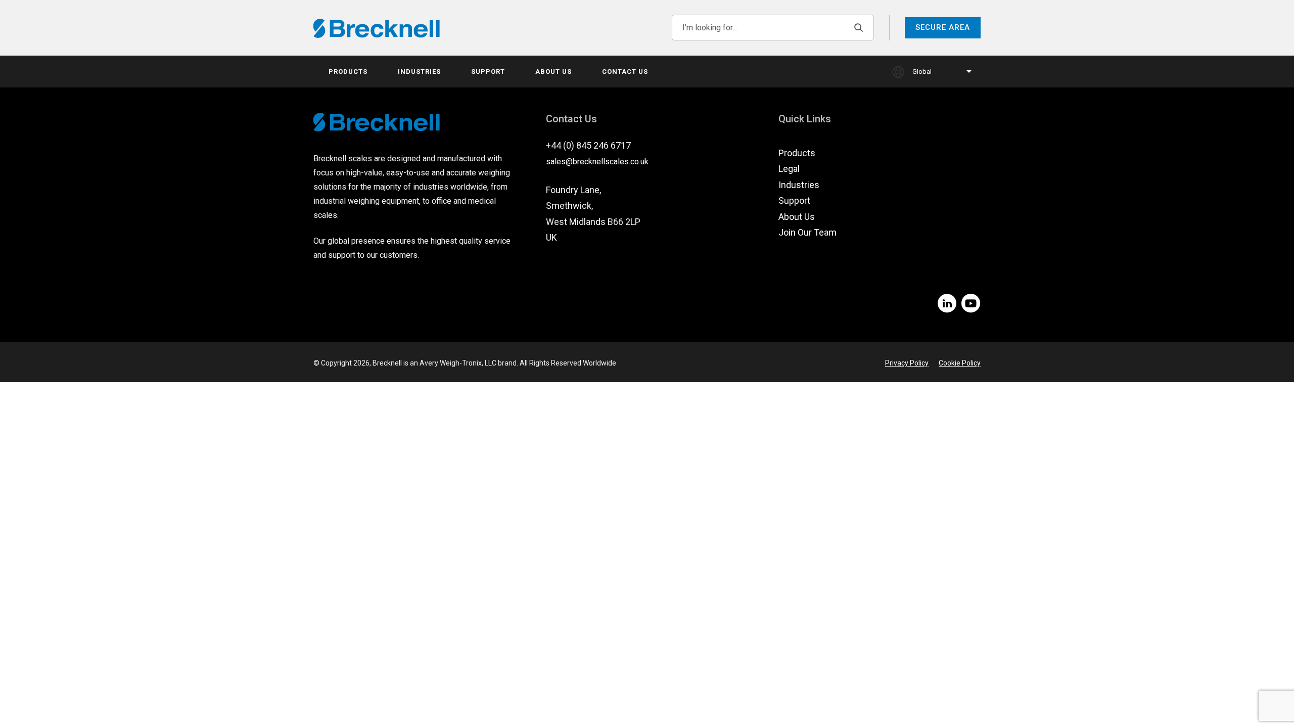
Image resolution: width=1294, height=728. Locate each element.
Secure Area (942, 27)
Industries (419, 71)
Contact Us (625, 71)
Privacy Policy (907, 363)
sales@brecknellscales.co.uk (597, 161)
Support (488, 71)
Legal (789, 168)
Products (348, 71)
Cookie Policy (960, 363)
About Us (553, 71)
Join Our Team (807, 232)
